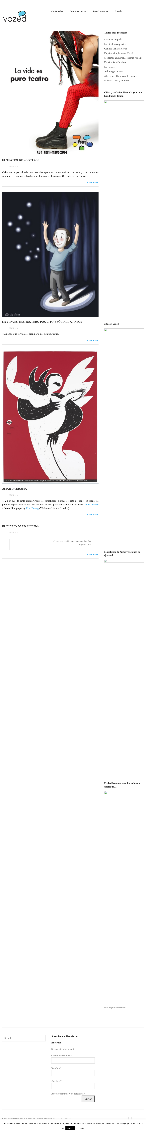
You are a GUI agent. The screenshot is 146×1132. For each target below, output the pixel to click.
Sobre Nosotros (78, 11)
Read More (93, 182)
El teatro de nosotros (20, 160)
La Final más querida (115, 44)
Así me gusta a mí (113, 71)
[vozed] (15, 22)
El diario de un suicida (20, 526)
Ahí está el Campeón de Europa (120, 76)
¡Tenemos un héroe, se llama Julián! (123, 57)
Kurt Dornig (32, 508)
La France (109, 66)
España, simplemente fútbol (118, 53)
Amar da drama (14, 488)
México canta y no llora (116, 80)
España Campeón (113, 39)
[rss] (132, 11)
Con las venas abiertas (115, 48)
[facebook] (137, 11)
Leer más (79, 1128)
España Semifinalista (115, 62)
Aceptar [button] (70, 1128)
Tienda (118, 11)
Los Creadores (100, 11)
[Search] (42, 1038)
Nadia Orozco (91, 504)
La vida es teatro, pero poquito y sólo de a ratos (42, 321)
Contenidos (57, 11)
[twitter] (142, 11)
